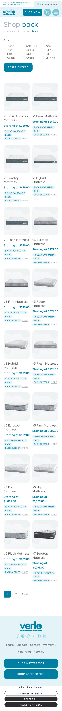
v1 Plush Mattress (16, 240)
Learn (10, 645)
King (48, 45)
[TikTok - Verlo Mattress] (27, 636)
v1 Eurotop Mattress (11, 180)
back (8, 135)
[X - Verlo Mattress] (33, 636)
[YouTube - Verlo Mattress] (38, 636)
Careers (35, 645)
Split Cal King (30, 51)
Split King (31, 45)
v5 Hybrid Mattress (39, 489)
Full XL (49, 49)
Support (22, 645)
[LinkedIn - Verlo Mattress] (43, 636)
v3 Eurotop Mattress (40, 242)
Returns (39, 651)
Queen (30, 57)
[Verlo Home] (31, 626)
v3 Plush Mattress (45, 363)
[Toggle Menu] (55, 12)
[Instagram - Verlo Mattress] (22, 636)
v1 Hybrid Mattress (39, 180)
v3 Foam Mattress (38, 304)
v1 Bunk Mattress (44, 116)
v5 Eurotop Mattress (12, 427)
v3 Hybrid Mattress (11, 365)
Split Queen (11, 55)
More (25, 139)
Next (25, 594)
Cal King (50, 57)
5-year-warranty (15, 131)
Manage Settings (31, 693)
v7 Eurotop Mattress (40, 555)
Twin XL (11, 45)
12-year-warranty (44, 573)
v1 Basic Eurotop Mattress (16, 118)
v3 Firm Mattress (16, 302)
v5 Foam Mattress (10, 489)
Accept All (31, 699)
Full (47, 53)
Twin (9, 49)
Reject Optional (31, 704)
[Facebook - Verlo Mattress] (17, 636)
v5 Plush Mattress (16, 553)
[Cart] (47, 12)
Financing (24, 651)
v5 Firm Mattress (44, 425)
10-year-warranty (44, 255)
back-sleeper (12, 139)
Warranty (49, 645)
